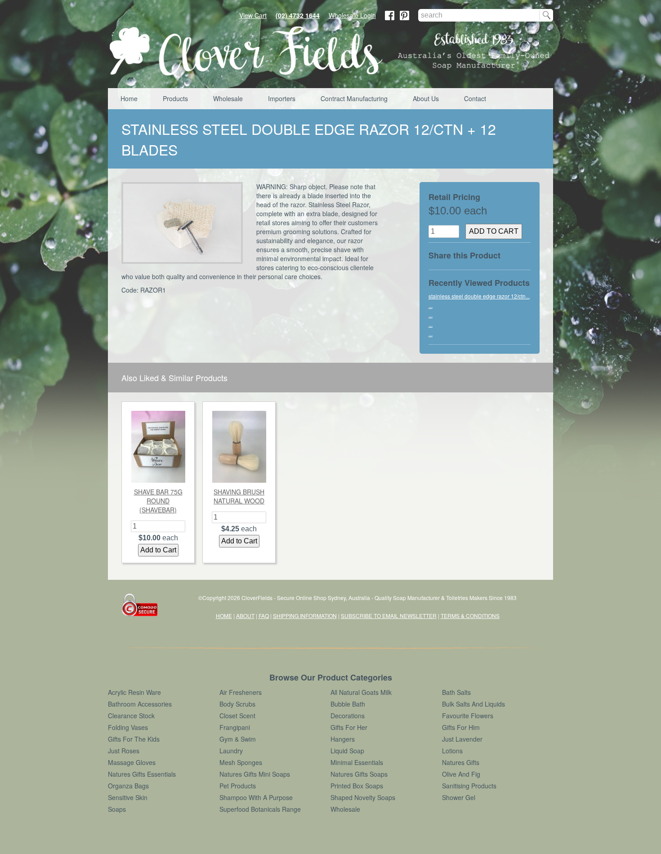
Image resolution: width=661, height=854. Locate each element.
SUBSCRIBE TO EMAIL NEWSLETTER (389, 615)
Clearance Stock (131, 715)
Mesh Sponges (240, 762)
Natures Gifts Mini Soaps (254, 773)
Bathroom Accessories (140, 703)
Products (175, 98)
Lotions (452, 750)
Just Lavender (462, 738)
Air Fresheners (240, 692)
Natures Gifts (460, 762)
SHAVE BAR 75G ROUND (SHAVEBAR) (158, 500)
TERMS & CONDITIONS (470, 615)
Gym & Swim (237, 738)
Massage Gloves (132, 762)
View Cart (253, 15)
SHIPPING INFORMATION (305, 615)
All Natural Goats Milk (361, 692)
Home (129, 98)
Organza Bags (128, 785)
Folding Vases (128, 727)
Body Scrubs (237, 703)
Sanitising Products (469, 785)
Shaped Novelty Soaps (362, 797)
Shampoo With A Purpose (256, 797)
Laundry (231, 750)
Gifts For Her (348, 727)
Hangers (342, 738)
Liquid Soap (347, 750)
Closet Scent (237, 715)
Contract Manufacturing (354, 98)
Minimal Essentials (356, 762)
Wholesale (228, 98)
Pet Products (237, 785)
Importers (281, 98)
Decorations (347, 715)
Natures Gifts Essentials (142, 773)
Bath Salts (456, 692)
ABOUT (245, 615)
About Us (426, 98)
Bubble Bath (347, 703)
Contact (475, 98)
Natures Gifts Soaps (359, 773)
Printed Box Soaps (356, 785)
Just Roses (123, 750)
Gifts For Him (461, 727)
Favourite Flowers (467, 715)
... (431, 305)
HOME (224, 615)
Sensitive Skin (127, 797)
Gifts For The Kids (134, 738)
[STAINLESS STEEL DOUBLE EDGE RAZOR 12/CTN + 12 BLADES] (185, 223)
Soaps (117, 809)
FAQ (264, 615)
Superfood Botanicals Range (260, 809)
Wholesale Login (352, 15)
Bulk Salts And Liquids (473, 703)
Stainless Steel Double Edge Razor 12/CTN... (479, 296)
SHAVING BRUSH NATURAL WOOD (239, 496)
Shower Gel (458, 797)
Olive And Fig (461, 773)
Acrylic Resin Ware (134, 692)
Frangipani (234, 727)
